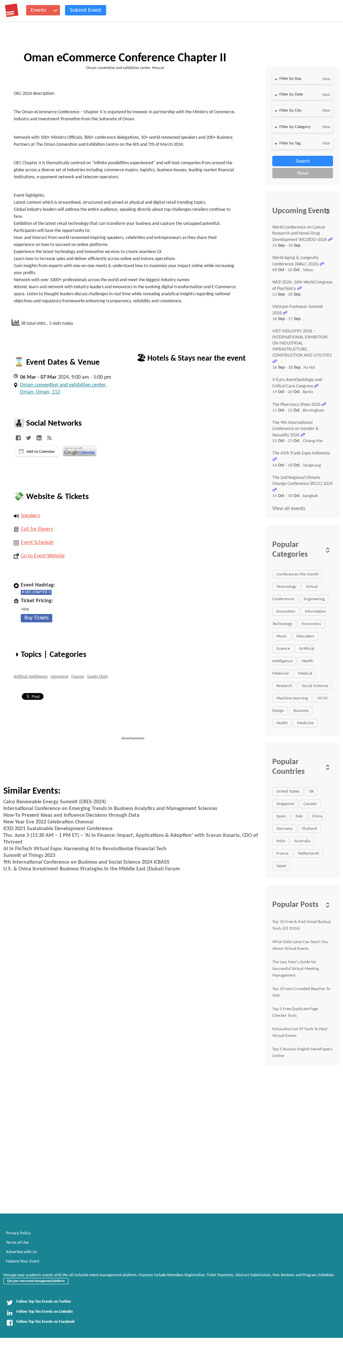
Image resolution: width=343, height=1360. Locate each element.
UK (311, 791)
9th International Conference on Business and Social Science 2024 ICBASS (86, 862)
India (280, 841)
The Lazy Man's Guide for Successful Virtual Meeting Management (295, 969)
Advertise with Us (21, 1252)
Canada (310, 804)
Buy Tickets (36, 618)
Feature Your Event (22, 1261)
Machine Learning (292, 698)
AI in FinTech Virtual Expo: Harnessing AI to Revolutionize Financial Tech (84, 849)
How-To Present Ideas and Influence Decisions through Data (71, 815)
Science (283, 648)
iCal (37, 451)
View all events (288, 508)
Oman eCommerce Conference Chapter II (125, 58)
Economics (311, 624)
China (317, 816)
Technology (286, 586)
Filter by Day (290, 78)
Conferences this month (297, 574)
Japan (281, 866)
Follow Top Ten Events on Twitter (43, 1302)
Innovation (285, 611)
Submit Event (85, 10)
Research (284, 686)
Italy (299, 816)
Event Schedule (37, 542)
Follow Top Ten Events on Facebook (45, 1322)
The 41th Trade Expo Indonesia (301, 453)
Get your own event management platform (36, 1281)
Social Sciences (315, 686)
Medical (305, 673)
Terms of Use (17, 1242)
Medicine (305, 723)
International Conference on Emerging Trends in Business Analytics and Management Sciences (110, 808)
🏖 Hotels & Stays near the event (191, 359)
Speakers (30, 515)
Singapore (285, 804)
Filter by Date (291, 94)
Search (303, 161)
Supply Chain (97, 677)
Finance (77, 677)
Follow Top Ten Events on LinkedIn (44, 1312)
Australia (302, 841)
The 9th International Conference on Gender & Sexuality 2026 (295, 429)
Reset (302, 173)
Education (305, 636)
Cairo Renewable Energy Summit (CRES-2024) (54, 802)
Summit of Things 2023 (29, 855)
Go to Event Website (43, 556)
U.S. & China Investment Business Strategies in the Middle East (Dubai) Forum (91, 869)
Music (281, 636)
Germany (284, 828)
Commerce (59, 677)
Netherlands (308, 853)
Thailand (309, 828)
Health (282, 723)
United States (287, 791)
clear (326, 79)
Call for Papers (37, 529)
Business (300, 710)
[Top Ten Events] (11, 10)
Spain (281, 816)
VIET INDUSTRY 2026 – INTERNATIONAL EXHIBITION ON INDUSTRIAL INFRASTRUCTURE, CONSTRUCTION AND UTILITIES (302, 343)
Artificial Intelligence (31, 677)
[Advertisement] (162, 756)
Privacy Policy (18, 1233)
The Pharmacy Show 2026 (296, 404)
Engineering (314, 599)
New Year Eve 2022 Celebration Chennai (48, 822)
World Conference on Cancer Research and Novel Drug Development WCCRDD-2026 (299, 233)
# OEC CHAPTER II (36, 592)
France (282, 853)
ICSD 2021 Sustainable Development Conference (58, 828)
